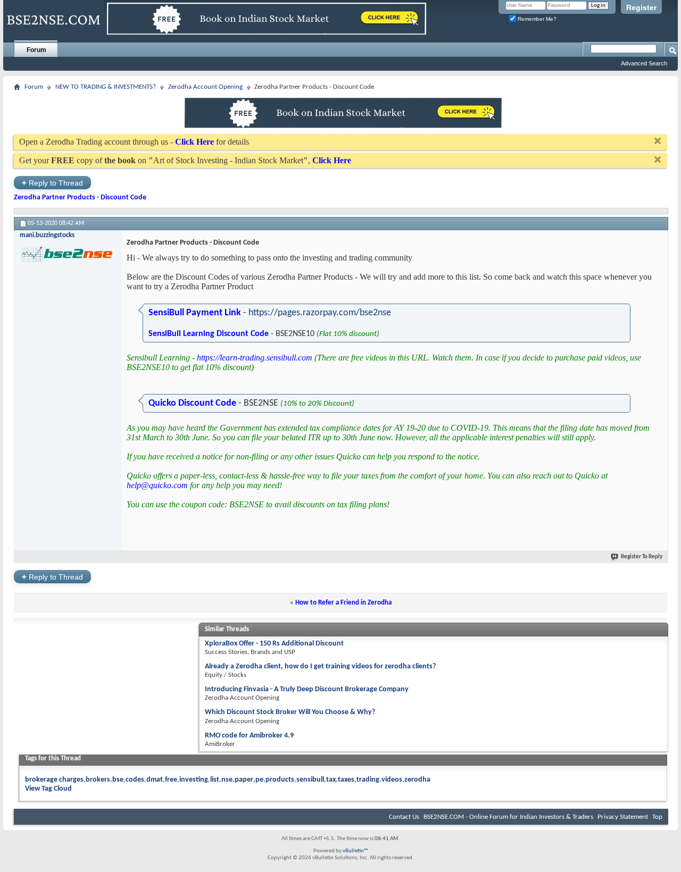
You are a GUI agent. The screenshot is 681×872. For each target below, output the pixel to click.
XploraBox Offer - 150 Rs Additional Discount (274, 644)
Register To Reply (641, 557)
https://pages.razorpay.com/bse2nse (319, 313)
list (214, 780)
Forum (36, 50)
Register (641, 7)
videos (391, 780)
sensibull (310, 780)
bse (117, 780)
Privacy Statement (622, 817)
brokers (98, 780)
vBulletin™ (355, 851)
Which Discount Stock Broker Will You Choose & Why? (290, 712)
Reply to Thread (52, 182)
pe (259, 780)
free (171, 780)
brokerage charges (54, 780)
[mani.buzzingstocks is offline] (67, 254)
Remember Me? (536, 19)
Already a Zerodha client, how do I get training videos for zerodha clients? (320, 666)
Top (657, 817)
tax (331, 780)
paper (244, 780)
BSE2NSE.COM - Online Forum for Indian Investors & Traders (508, 817)
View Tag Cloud (48, 789)
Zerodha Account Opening (205, 86)
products (279, 780)
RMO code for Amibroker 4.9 (249, 736)
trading (367, 780)
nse (226, 780)
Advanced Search (644, 63)
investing (193, 780)
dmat (154, 780)
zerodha (417, 780)
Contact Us (404, 817)
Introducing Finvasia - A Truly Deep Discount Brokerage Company (307, 689)
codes (135, 780)
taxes (346, 780)
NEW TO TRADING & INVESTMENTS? (105, 86)
